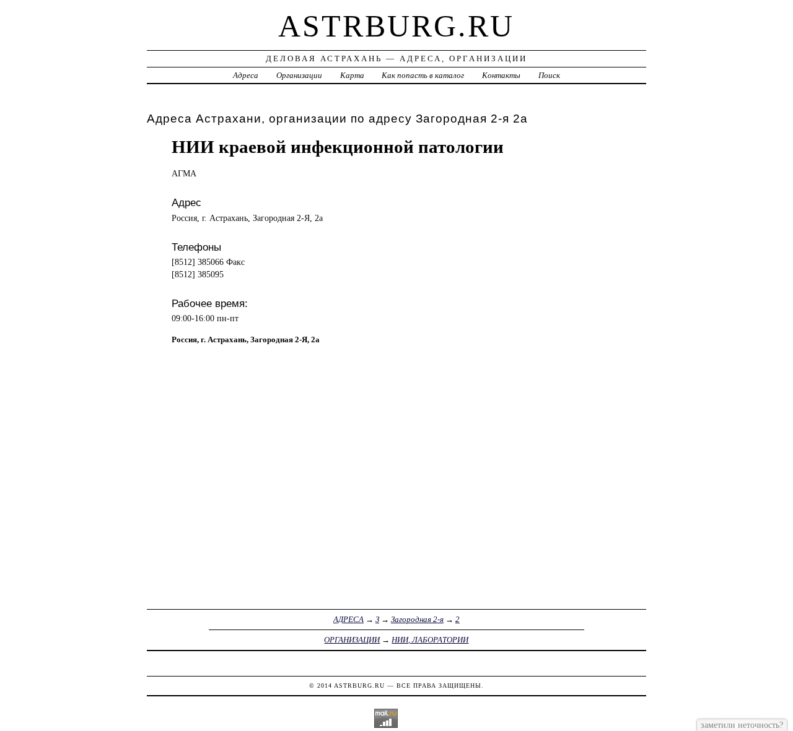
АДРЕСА (348, 619)
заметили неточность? (742, 725)
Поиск (549, 75)
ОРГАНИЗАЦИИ (352, 639)
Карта (352, 75)
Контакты (501, 75)
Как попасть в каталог (423, 75)
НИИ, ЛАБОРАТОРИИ (430, 639)
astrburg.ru (396, 26)
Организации (299, 75)
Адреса (245, 75)
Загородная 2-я (417, 619)
